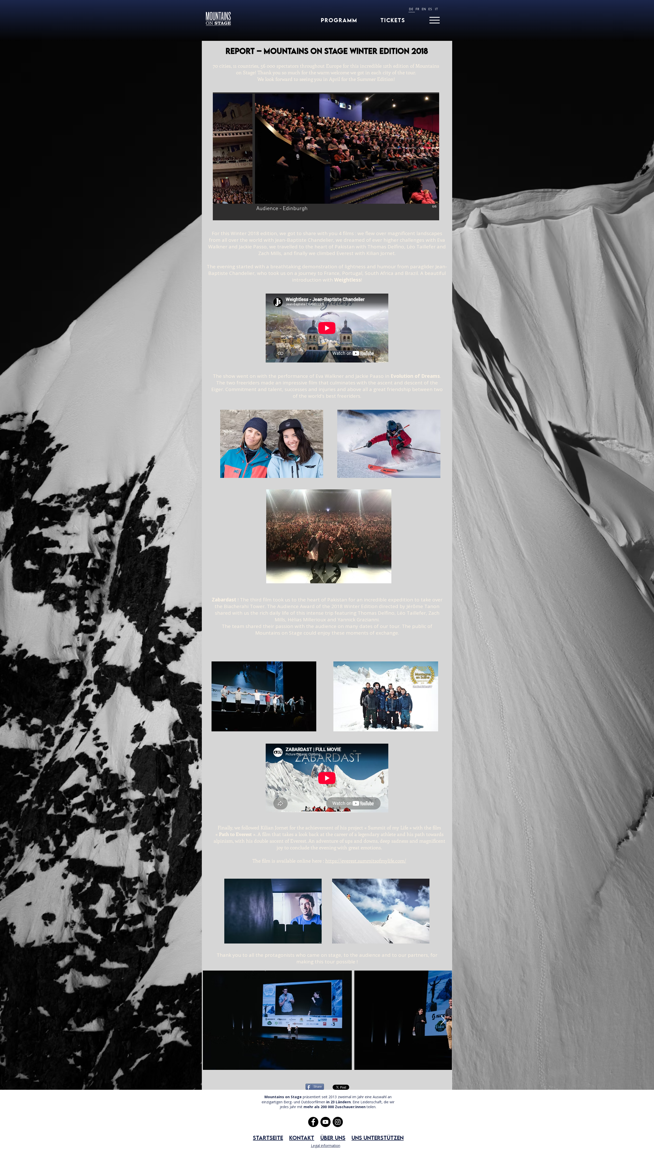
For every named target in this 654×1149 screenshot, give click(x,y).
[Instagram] (338, 1122)
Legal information (325, 1145)
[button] (326, 156)
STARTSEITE (268, 1137)
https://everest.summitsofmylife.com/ (365, 860)
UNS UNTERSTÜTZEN (378, 1137)
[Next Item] (443, 1020)
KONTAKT (301, 1137)
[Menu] (434, 20)
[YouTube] (325, 1122)
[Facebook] (313, 1122)
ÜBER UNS (332, 1137)
